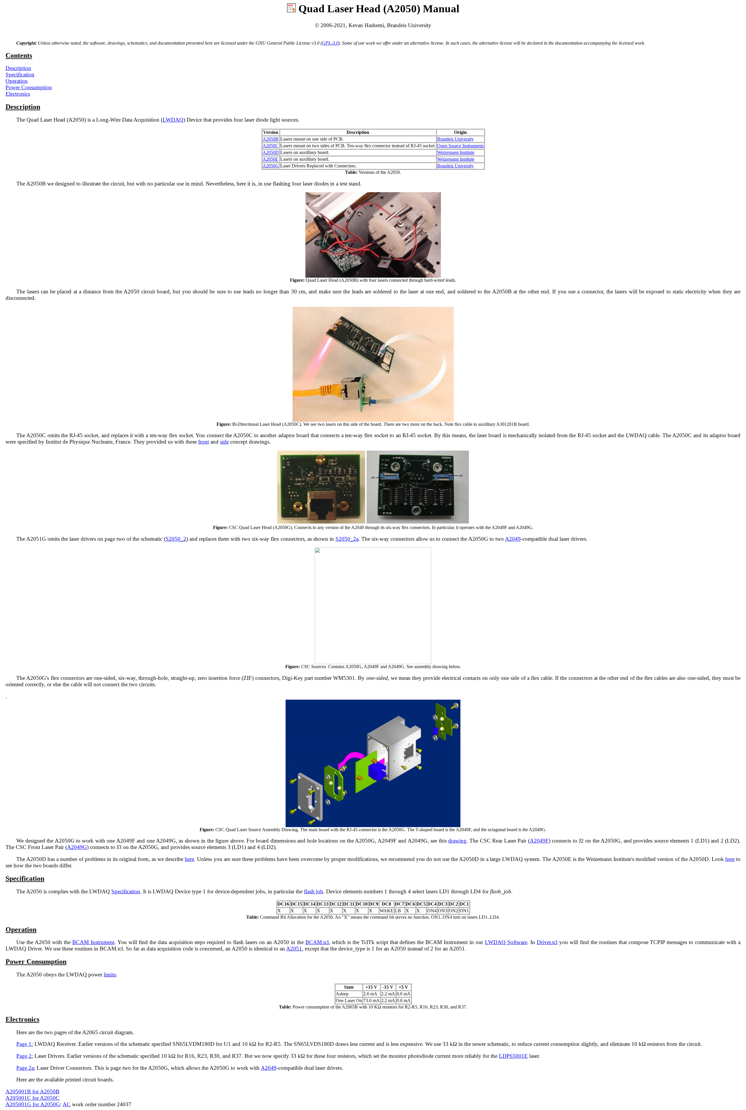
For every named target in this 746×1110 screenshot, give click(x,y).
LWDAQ (173, 120)
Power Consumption (29, 87)
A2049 (513, 539)
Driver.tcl (547, 942)
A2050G (271, 165)
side (224, 442)
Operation (17, 81)
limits (110, 974)
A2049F (539, 841)
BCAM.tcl (317, 942)
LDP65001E (513, 1056)
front (203, 442)
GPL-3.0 (330, 43)
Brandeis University (455, 138)
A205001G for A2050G (33, 1104)
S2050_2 (176, 539)
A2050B (271, 138)
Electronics (18, 94)
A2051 (294, 949)
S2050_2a (346, 539)
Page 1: (24, 1044)
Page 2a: (25, 1068)
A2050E (270, 159)
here (189, 859)
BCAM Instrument (93, 942)
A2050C (271, 145)
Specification (20, 74)
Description (18, 68)
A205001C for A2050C (32, 1098)
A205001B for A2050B (32, 1091)
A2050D (271, 152)
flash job (313, 891)
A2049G (77, 847)
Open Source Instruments (460, 145)
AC (67, 1104)
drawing (457, 841)
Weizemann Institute (455, 152)
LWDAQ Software (506, 942)
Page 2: (24, 1056)
